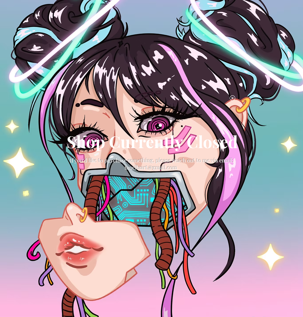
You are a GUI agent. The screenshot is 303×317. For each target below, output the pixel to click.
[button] (232, 98)
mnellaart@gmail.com (150, 167)
